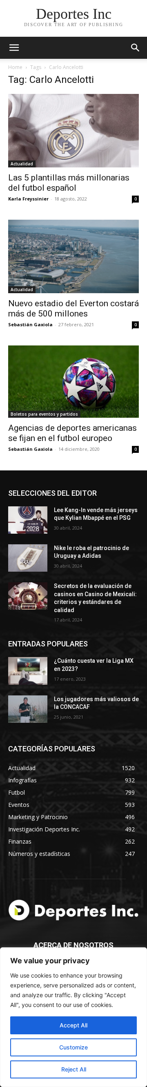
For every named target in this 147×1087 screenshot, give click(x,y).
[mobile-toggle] (14, 48)
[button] (135, 48)
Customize (73, 1047)
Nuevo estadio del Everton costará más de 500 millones (73, 308)
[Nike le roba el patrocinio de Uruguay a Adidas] (27, 558)
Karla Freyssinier (28, 199)
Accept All (73, 1025)
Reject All (73, 1069)
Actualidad (22, 164)
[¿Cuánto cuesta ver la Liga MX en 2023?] (27, 670)
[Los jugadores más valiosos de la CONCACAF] (27, 709)
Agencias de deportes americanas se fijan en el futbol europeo (72, 433)
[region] (73, 1017)
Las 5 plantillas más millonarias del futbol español (68, 183)
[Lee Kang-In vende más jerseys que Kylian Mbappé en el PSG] (27, 520)
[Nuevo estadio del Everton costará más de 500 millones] (73, 256)
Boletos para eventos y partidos (44, 414)
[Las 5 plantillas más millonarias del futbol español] (73, 130)
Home (15, 67)
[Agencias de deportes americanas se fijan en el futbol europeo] (73, 381)
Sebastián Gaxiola (30, 324)
